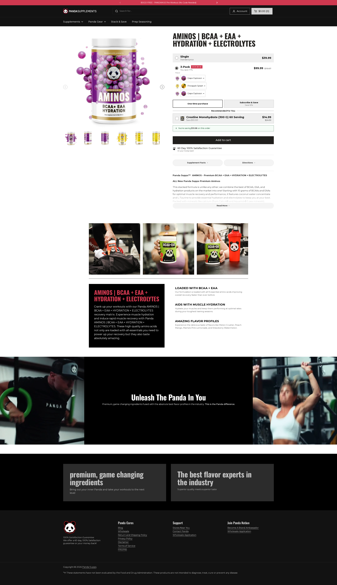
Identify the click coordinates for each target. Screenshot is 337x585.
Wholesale (123, 531)
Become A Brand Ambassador (243, 528)
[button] (261, 11)
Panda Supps (89, 567)
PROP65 (122, 549)
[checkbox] (223, 118)
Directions (247, 163)
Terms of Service (126, 546)
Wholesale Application (184, 535)
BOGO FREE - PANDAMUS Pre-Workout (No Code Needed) (168, 3)
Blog (120, 528)
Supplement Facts (196, 163)
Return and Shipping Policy (132, 535)
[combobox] (192, 78)
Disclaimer (123, 542)
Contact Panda (181, 531)
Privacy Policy (125, 538)
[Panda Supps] (79, 11)
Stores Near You (181, 528)
